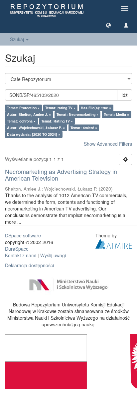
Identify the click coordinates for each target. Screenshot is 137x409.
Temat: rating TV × (60, 107)
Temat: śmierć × (83, 127)
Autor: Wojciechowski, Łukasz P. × (36, 127)
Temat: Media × (116, 114)
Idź (124, 95)
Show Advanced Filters (108, 143)
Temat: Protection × (23, 107)
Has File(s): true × (96, 107)
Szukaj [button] (17, 39)
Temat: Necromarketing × (77, 114)
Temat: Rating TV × (57, 121)
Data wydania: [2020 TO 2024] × (33, 134)
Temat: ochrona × (21, 121)
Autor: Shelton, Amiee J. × (29, 114)
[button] (108, 25)
